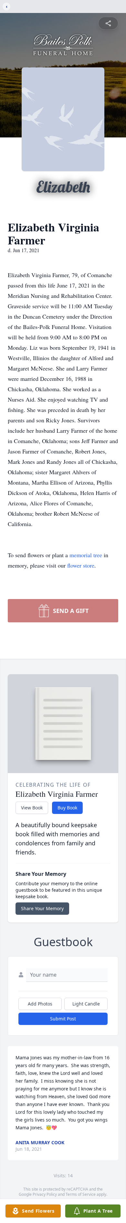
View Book (32, 808)
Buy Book (67, 808)
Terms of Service (81, 1194)
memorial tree (85, 555)
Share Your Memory (42, 908)
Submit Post (63, 1019)
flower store (80, 565)
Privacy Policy (45, 1194)
